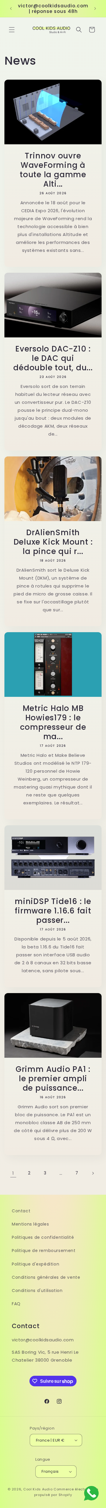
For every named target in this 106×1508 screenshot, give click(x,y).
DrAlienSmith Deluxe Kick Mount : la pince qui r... (53, 542)
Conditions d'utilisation (37, 1290)
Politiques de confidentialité (43, 1237)
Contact (21, 1211)
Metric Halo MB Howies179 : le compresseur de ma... (53, 722)
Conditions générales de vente (46, 1277)
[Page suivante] (92, 1173)
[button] (11, 29)
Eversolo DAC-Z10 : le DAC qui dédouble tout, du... (53, 358)
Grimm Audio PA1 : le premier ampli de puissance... (53, 1079)
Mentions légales (30, 1224)
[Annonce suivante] (95, 8)
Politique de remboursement (44, 1250)
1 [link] (13, 1173)
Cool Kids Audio (38, 1489)
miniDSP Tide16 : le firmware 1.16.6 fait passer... (53, 911)
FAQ (16, 1304)
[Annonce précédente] (10, 8)
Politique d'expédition (35, 1264)
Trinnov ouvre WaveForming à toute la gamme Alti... (53, 170)
